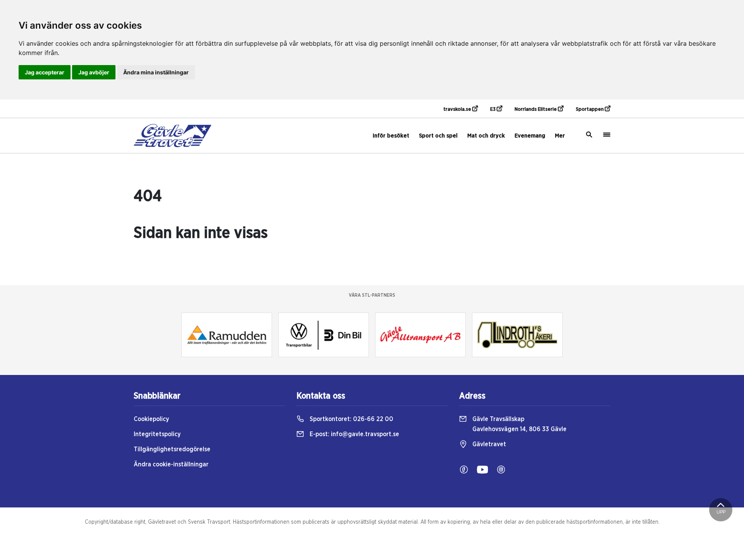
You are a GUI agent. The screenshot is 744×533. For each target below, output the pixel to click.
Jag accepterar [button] (44, 72)
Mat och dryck (486, 136)
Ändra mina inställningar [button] (156, 72)
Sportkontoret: (350, 419)
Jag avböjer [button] (93, 72)
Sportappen (590, 109)
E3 (493, 109)
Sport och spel (438, 136)
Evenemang (530, 136)
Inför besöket (391, 136)
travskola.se (457, 109)
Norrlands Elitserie (536, 109)
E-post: (353, 434)
